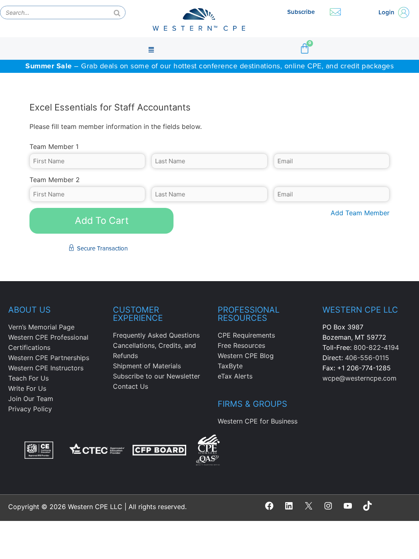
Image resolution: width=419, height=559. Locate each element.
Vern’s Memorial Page (41, 327)
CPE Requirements (246, 335)
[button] (151, 49)
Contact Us (130, 386)
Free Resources (241, 345)
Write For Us (27, 388)
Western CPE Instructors (45, 368)
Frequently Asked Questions (156, 335)
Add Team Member (360, 213)
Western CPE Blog (246, 356)
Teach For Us (28, 378)
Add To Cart (101, 220)
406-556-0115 (367, 358)
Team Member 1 (54, 146)
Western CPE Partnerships (48, 358)
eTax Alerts (235, 376)
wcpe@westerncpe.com (359, 378)
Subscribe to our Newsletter (156, 376)
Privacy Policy (30, 409)
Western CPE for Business (257, 421)
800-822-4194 (376, 347)
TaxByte (230, 366)
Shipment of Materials (147, 366)
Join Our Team (30, 398)
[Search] (117, 12)
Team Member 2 (54, 180)
